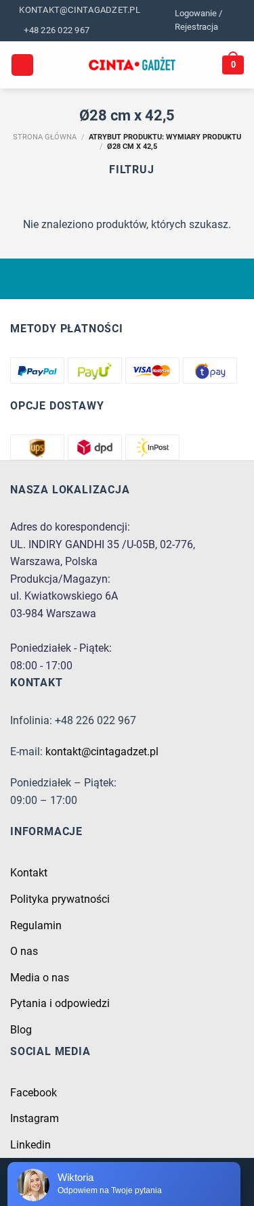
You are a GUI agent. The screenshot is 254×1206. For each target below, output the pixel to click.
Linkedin (30, 1144)
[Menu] (22, 65)
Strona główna (45, 137)
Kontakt (28, 872)
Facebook (33, 1092)
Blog (21, 1029)
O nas (24, 951)
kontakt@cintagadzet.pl (101, 751)
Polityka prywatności (60, 899)
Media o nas (39, 977)
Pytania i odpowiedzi (60, 1003)
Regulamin (36, 925)
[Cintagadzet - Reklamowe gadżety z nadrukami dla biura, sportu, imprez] (132, 65)
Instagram (34, 1118)
